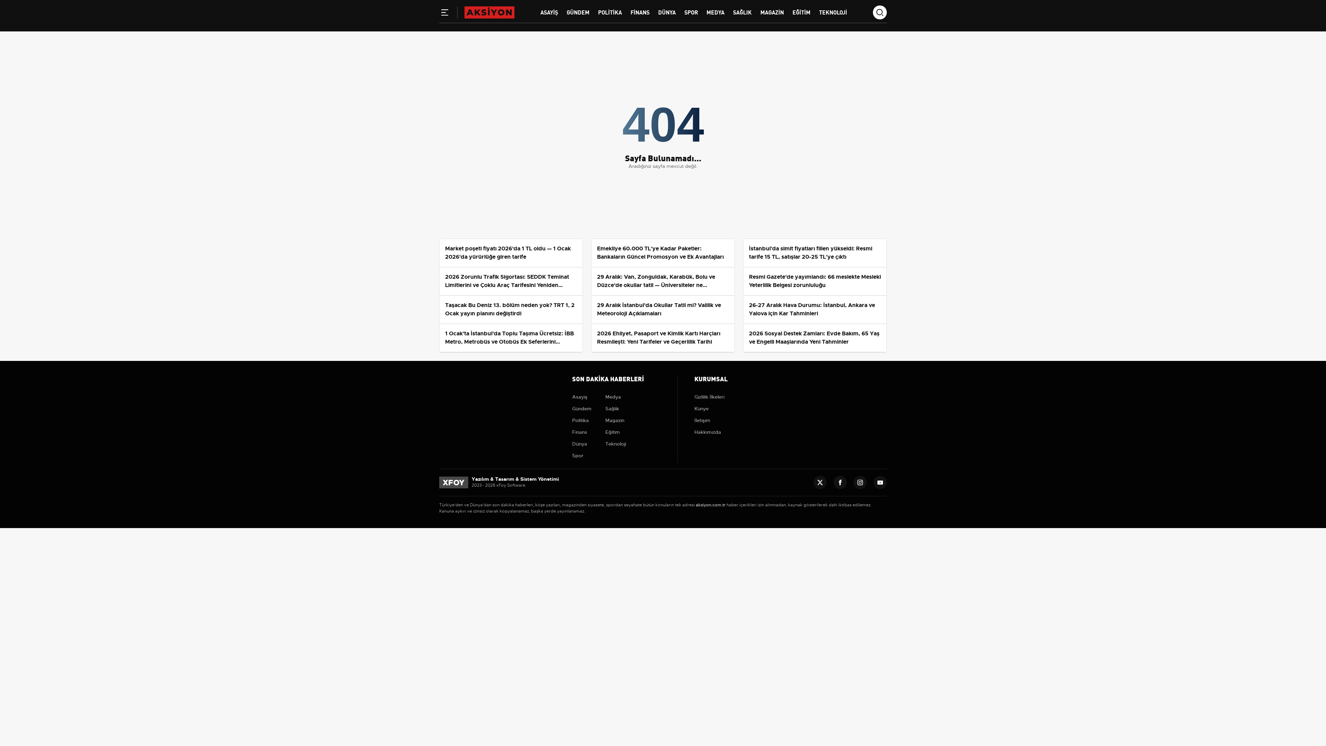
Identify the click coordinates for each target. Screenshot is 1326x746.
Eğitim (801, 12)
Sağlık (742, 12)
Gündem (578, 12)
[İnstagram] (860, 482)
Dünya (667, 12)
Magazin (772, 12)
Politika (610, 12)
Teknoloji (833, 12)
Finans (640, 12)
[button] (444, 14)
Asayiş (549, 12)
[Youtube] (880, 482)
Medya (715, 12)
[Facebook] (840, 482)
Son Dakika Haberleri (608, 378)
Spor (691, 12)
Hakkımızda (707, 432)
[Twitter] (820, 482)
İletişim (702, 420)
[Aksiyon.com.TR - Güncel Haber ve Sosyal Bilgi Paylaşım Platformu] (489, 12)
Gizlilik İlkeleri (709, 397)
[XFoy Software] (453, 482)
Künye (701, 408)
